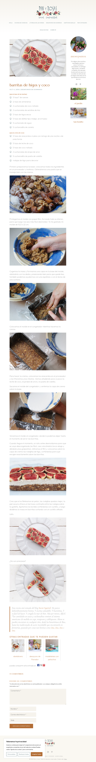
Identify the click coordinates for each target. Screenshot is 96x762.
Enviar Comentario (21, 726)
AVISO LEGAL (59, 756)
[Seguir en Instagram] (76, 84)
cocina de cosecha (21, 23)
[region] (24, 748)
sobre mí (53, 30)
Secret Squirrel (45, 608)
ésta (52, 627)
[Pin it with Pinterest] (44, 665)
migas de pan (44, 30)
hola (10, 23)
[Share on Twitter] (41, 665)
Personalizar (11, 754)
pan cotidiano (82, 23)
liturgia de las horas (37, 23)
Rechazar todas (24, 754)
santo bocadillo (69, 23)
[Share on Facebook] (38, 665)
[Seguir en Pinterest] (80, 84)
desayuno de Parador (35, 658)
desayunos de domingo (54, 23)
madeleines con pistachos (52, 658)
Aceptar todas (36, 754)
